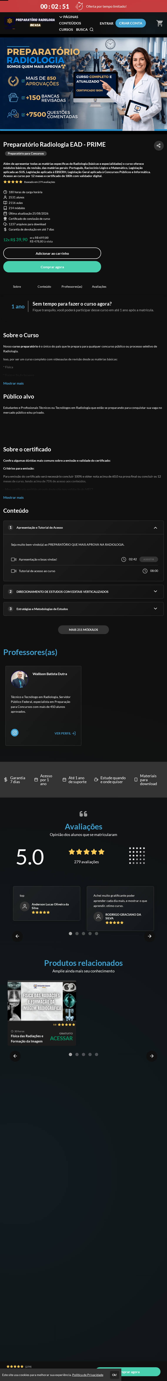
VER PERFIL (63, 733)
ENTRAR (106, 23)
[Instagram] (14, 732)
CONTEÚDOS (70, 23)
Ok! (114, 1375)
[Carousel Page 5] (96, 933)
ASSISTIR (148, 559)
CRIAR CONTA (130, 23)
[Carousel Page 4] (90, 933)
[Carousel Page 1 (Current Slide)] (70, 933)
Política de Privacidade (87, 1375)
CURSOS (66, 29)
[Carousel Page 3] (83, 933)
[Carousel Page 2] (77, 933)
